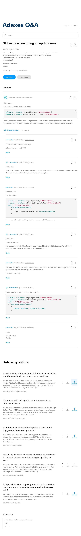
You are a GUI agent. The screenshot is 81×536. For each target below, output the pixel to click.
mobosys (19, 445)
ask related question (11, 130)
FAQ (6, 523)
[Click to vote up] (71, 44)
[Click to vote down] (71, 46)
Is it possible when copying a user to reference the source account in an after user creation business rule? (28, 487)
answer (9, 77)
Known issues (9, 527)
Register (66, 25)
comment (24, 77)
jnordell (18, 503)
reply (8, 152)
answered (12, 97)
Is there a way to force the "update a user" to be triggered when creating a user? (27, 429)
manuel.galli (21, 418)
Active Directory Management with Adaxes (18, 520)
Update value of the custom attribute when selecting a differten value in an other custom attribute (29, 375)
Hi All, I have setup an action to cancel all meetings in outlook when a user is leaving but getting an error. (29, 457)
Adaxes (12, 6)
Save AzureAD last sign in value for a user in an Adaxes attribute (27, 402)
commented (9, 140)
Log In (75, 25)
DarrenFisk (20, 475)
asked (5, 70)
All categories (8, 514)
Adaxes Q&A (20, 25)
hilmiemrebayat (21, 391)
